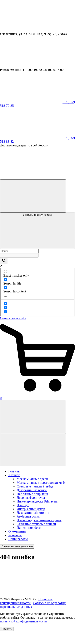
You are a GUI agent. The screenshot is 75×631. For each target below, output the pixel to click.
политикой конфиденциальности (23, 621)
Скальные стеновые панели (36, 524)
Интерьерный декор (31, 509)
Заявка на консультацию (17, 546)
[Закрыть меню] (33, 449)
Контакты (15, 535)
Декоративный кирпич (33, 512)
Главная (14, 471)
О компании (17, 531)
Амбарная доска (28, 516)
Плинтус (23, 505)
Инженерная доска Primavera (37, 501)
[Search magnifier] (4, 261)
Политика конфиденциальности (26, 601)
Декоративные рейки (32, 490)
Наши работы (18, 539)
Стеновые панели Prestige (35, 486)
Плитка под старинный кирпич (39, 520)
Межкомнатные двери (32, 479)
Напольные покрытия (32, 494)
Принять (7, 628)
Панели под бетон (29, 527)
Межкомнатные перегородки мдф (41, 482)
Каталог (14, 475)
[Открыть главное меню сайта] (33, 416)
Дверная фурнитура (31, 497)
